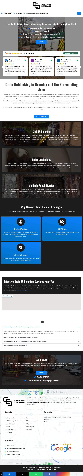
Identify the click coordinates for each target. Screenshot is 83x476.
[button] (80, 67)
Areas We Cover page (22, 290)
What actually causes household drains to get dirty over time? (22, 327)
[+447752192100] (36, 474)
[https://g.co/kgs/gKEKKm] (76, 474)
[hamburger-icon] (79, 13)
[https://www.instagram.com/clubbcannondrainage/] (63, 474)
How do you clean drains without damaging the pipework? (21, 338)
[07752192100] (9, 474)
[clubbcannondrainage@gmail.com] (22, 474)
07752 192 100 (66, 400)
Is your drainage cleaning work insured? (15, 345)
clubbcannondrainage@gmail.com (40, 402)
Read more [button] (8, 74)
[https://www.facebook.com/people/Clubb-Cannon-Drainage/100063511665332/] (49, 474)
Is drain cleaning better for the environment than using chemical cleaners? (25, 341)
